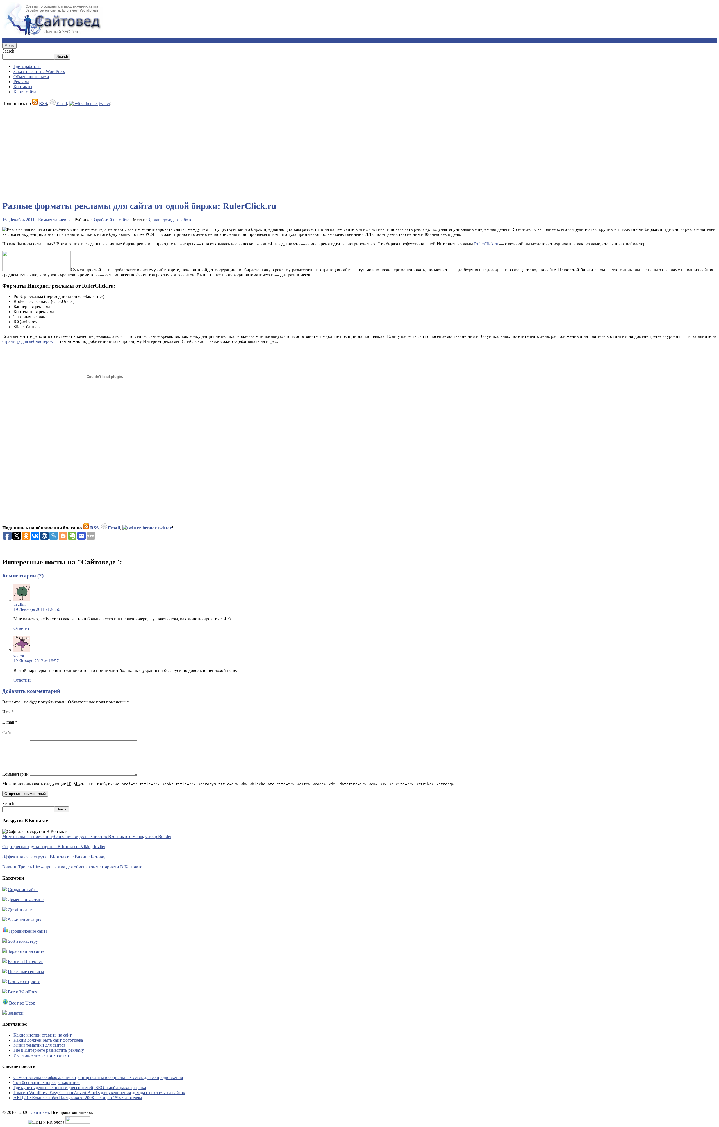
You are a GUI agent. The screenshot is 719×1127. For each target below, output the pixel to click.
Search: (8, 51)
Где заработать (27, 66)
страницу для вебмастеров (27, 341)
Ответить (22, 628)
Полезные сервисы (26, 971)
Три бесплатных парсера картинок (46, 1082)
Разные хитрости (24, 981)
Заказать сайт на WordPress (39, 71)
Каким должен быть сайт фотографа (48, 1040)
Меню (9, 46)
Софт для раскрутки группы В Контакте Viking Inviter (53, 846)
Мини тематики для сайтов (39, 1045)
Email (61, 103)
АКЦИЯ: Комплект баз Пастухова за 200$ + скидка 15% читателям (77, 1097)
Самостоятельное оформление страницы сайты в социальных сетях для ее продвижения (98, 1077)
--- (4, 1107)
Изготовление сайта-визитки (41, 1055)
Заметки (16, 1013)
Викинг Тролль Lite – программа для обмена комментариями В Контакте (72, 866)
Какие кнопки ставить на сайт (42, 1035)
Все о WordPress (23, 991)
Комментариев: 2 (54, 219)
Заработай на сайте (111, 219)
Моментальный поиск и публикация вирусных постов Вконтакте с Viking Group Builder (86, 836)
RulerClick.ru (486, 244)
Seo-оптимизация (24, 919)
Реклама (21, 81)
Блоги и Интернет (25, 961)
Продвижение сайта (28, 931)
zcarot (18, 656)
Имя (8, 711)
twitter (104, 103)
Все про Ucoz (22, 1003)
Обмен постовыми (31, 76)
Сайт (7, 732)
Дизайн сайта (21, 909)
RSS (43, 103)
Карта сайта (24, 91)
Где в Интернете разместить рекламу (48, 1050)
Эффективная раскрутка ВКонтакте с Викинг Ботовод (54, 856)
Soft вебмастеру (23, 941)
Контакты (22, 86)
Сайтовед (40, 1112)
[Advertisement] (170, 150)
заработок (185, 219)
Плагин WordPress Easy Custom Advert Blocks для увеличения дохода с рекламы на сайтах (99, 1092)
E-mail (9, 722)
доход (168, 219)
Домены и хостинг (26, 899)
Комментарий (15, 774)
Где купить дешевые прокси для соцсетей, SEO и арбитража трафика (79, 1087)
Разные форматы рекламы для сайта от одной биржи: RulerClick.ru (139, 206)
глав (156, 219)
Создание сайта (23, 889)
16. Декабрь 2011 (18, 219)
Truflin (19, 604)
